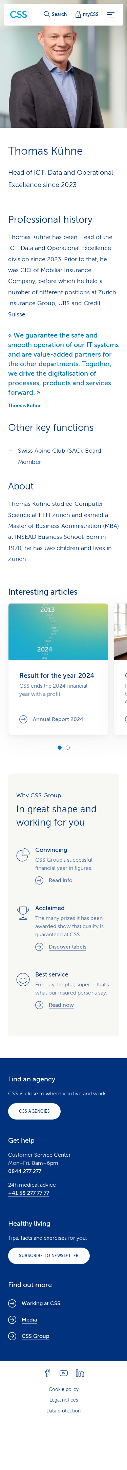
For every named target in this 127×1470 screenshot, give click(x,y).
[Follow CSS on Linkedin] (80, 1373)
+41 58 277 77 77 (28, 1193)
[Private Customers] (18, 14)
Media (29, 1320)
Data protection (63, 1410)
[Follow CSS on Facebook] (47, 1373)
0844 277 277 (24, 1171)
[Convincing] (63, 866)
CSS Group (35, 1336)
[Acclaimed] (63, 929)
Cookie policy (64, 1389)
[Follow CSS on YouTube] (64, 1373)
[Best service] (63, 991)
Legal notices (63, 1400)
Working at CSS (41, 1303)
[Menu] (111, 15)
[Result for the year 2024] (58, 669)
